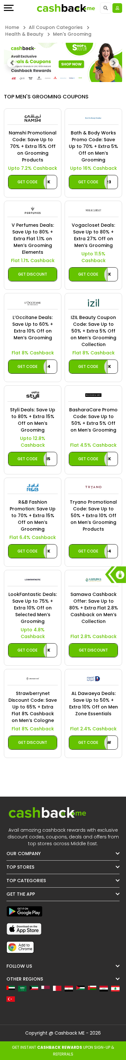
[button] (12, 63)
